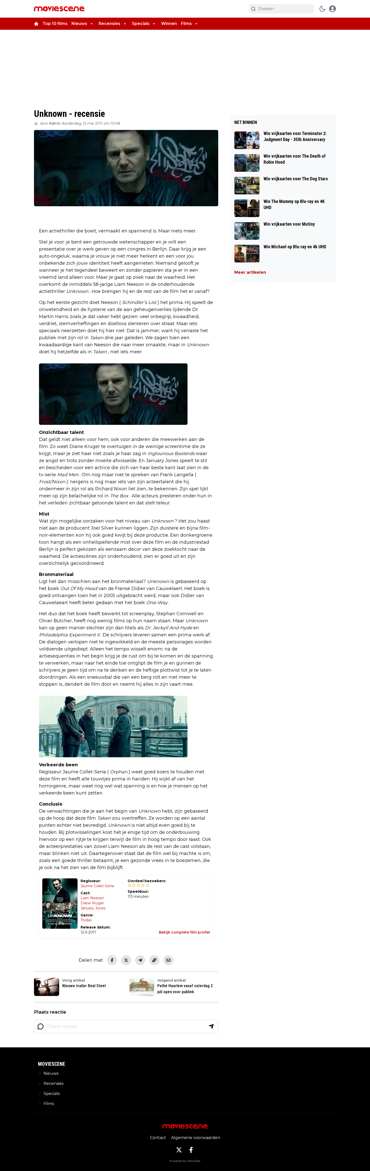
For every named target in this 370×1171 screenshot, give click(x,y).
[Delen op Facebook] (112, 960)
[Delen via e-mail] (168, 960)
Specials (141, 23)
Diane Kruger (92, 903)
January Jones (93, 908)
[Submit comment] (211, 1026)
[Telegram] (140, 960)
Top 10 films (55, 23)
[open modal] (332, 8)
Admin (55, 123)
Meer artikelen (250, 272)
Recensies (109, 23)
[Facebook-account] (191, 1150)
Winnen (169, 23)
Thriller (86, 920)
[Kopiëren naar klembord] (154, 960)
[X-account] (179, 1150)
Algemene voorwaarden (195, 1137)
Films (186, 23)
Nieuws (79, 23)
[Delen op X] (126, 960)
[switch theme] (322, 8)
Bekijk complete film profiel (184, 932)
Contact (158, 1137)
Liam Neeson (92, 898)
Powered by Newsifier (185, 1161)
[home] (36, 23)
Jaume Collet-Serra (97, 886)
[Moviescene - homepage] (59, 8)
